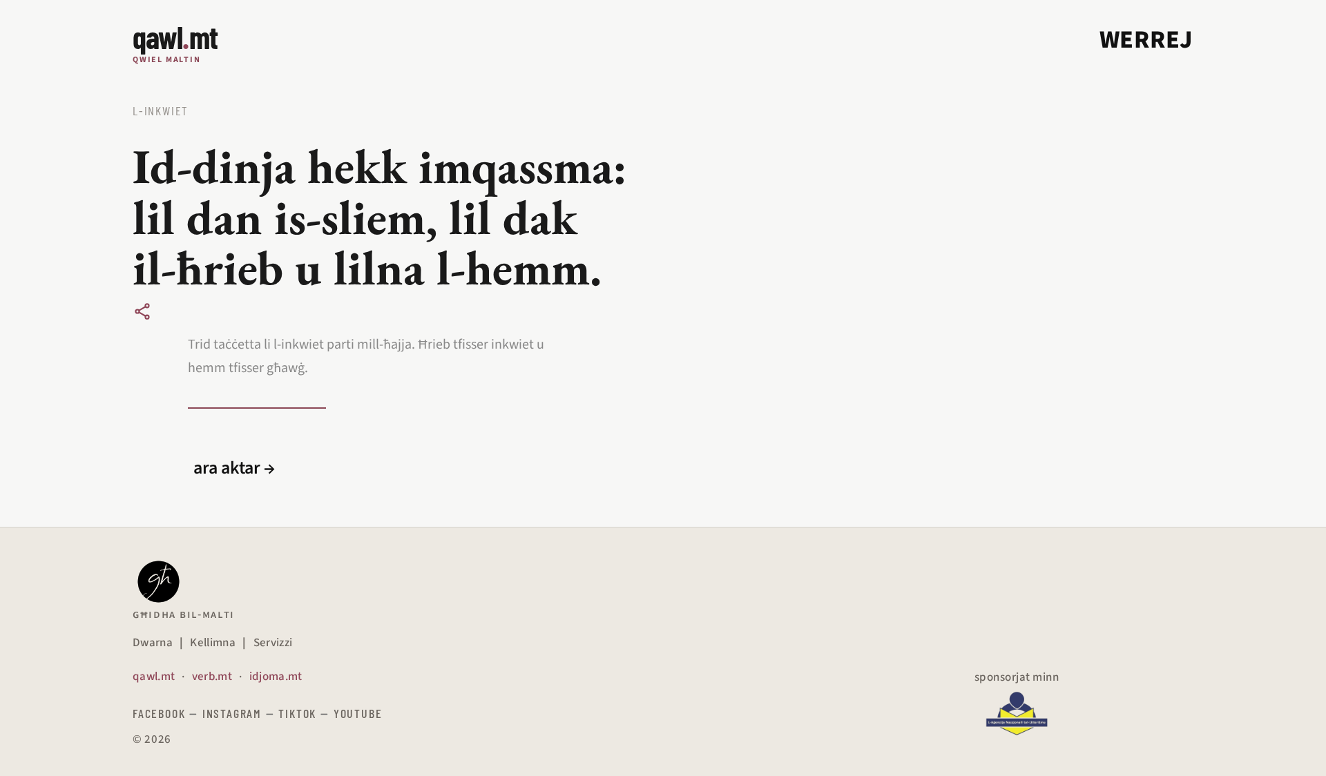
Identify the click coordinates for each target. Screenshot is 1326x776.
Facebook (159, 713)
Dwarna (153, 642)
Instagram (232, 713)
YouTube (358, 713)
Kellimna (213, 642)
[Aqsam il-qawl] (142, 311)
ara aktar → (234, 468)
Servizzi (273, 642)
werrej (1146, 39)
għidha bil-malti (184, 614)
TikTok (297, 713)
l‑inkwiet (161, 110)
